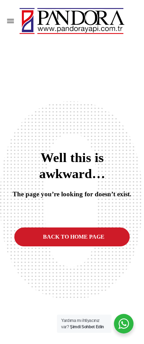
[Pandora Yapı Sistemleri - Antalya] (72, 21)
